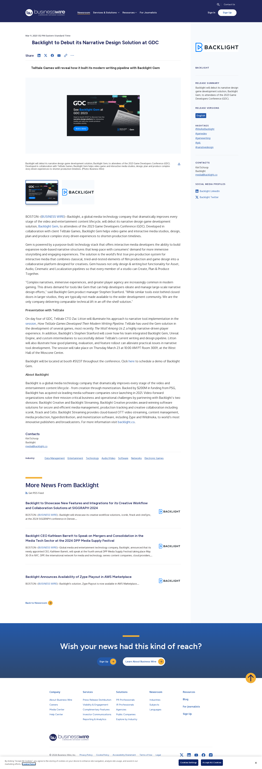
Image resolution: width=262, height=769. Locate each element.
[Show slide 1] (41, 192)
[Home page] (45, 12)
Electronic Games (154, 458)
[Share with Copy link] (65, 55)
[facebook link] (203, 755)
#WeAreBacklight (204, 128)
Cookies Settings (188, 762)
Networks (136, 458)
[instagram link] (211, 755)
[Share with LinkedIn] (39, 55)
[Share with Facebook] (52, 55)
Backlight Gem (48, 226)
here (132, 361)
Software (123, 458)
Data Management (55, 458)
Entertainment (75, 458)
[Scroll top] (251, 678)
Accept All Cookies (212, 762)
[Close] (256, 762)
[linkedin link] (189, 755)
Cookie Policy (28, 764)
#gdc (198, 142)
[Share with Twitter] (45, 55)
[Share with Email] (59, 55)
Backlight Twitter (209, 197)
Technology (92, 458)
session (30, 323)
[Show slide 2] (78, 192)
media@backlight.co (36, 446)
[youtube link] (196, 755)
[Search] (218, 4)
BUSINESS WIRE (52, 216)
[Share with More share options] (72, 55)
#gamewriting (202, 138)
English (201, 115)
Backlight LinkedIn (210, 191)
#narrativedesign (204, 147)
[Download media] (179, 164)
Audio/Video (108, 458)
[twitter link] (181, 755)
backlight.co (126, 422)
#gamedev (201, 133)
